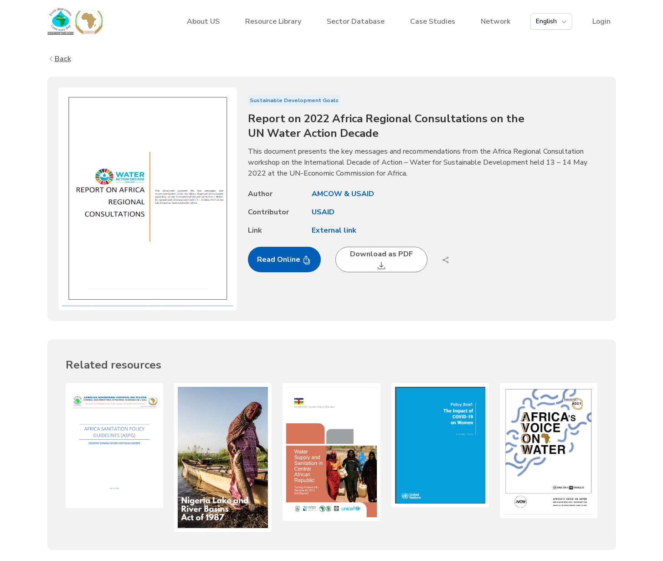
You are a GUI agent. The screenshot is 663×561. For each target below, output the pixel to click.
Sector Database (356, 21)
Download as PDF (381, 254)
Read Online (279, 260)
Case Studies (432, 21)
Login (601, 21)
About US (203, 21)
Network (495, 21)
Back (63, 59)
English (546, 21)
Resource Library (273, 21)
